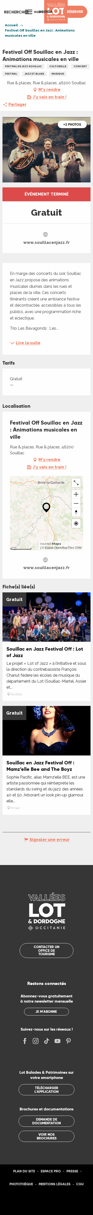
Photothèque (21, 1184)
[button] (16, 11)
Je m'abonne (46, 1011)
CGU (80, 1184)
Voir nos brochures (47, 1136)
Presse (72, 1171)
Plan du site (24, 1171)
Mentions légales (54, 1184)
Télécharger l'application (46, 1090)
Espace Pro (51, 1171)
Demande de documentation (46, 1121)
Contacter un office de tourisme (46, 950)
